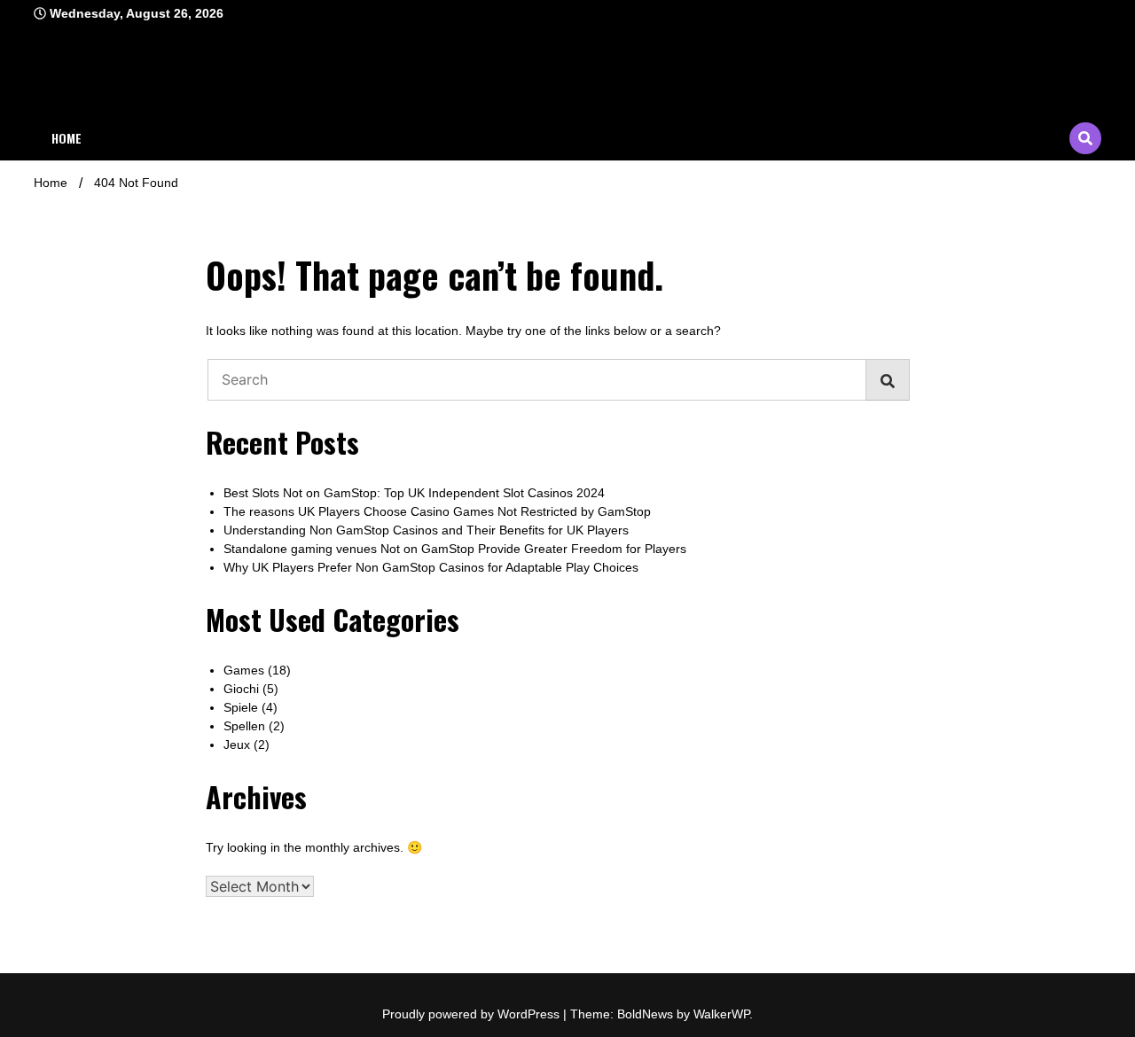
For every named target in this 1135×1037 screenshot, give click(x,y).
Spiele (240, 707)
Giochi (241, 689)
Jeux (236, 744)
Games (243, 670)
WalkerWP (721, 1014)
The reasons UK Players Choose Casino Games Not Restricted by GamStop (437, 511)
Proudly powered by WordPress (472, 1014)
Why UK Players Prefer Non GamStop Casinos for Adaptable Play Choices (430, 567)
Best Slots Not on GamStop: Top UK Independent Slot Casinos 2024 (414, 493)
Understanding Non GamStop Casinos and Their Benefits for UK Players (426, 530)
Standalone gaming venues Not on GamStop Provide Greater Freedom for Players (454, 549)
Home (66, 138)
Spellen (244, 726)
